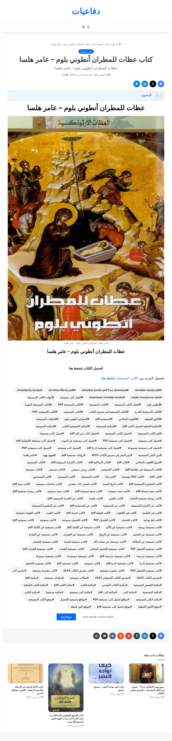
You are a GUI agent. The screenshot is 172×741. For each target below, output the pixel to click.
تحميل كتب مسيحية (149, 440)
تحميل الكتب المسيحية (117, 433)
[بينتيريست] (128, 636)
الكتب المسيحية (120, 378)
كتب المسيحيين (41, 476)
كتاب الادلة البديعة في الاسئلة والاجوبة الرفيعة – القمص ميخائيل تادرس (27, 690)
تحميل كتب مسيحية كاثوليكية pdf (34, 440)
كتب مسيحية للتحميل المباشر (106, 549)
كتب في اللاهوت (125, 512)
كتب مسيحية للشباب (70, 549)
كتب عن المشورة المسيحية (47, 505)
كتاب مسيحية (33, 469)
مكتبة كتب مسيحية (80, 592)
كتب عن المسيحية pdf (82, 505)
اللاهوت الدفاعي (128, 419)
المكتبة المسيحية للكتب (75, 426)
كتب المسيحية (89, 476)
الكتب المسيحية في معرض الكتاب (108, 411)
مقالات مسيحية (78, 577)
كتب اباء (109, 476)
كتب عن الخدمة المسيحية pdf (64, 498)
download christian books (106, 397)
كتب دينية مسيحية (118, 491)
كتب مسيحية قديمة (74, 541)
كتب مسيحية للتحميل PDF (145, 549)
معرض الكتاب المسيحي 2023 (112, 577)
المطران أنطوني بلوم (76, 419)
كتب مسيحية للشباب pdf (37, 549)
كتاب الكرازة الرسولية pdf (66, 462)
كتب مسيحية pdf (22, 520)
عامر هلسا (29, 455)
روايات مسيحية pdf (73, 455)
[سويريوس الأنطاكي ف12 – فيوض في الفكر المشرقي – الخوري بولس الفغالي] (146, 673)
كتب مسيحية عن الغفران (77, 534)
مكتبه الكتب (31, 592)
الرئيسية (114, 44)
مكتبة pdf (31, 577)
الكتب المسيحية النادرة (147, 411)
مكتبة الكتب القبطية (35, 585)
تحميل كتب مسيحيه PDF (36, 447)
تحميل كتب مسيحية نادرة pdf (103, 447)
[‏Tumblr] (136, 636)
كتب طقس (115, 498)
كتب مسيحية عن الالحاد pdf (43, 527)
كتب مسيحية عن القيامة (42, 534)
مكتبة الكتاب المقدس (114, 585)
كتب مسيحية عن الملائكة (146, 541)
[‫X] (152, 84)
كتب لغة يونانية (151, 520)
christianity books (28, 390)
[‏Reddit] (120, 636)
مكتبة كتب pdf (106, 592)
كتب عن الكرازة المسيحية (145, 505)
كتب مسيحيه (91, 563)
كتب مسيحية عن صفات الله (108, 541)
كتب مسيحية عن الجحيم (146, 534)
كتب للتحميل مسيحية (74, 520)
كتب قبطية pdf (100, 512)
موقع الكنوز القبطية (149, 606)
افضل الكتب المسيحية (127, 404)
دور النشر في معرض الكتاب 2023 (111, 455)
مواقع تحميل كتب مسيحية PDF (110, 599)
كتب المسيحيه (65, 476)
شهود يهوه (48, 455)
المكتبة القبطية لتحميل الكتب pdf (141, 426)
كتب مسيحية (103, 44)
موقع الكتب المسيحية (40, 599)
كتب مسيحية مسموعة (79, 556)
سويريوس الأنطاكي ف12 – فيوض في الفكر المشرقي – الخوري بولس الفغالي (147, 690)
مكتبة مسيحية (53, 592)
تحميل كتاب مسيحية (51, 433)
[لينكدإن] (144, 84)
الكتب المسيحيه (72, 411)
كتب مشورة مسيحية (111, 570)
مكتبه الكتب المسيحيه (148, 599)
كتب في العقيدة (151, 512)
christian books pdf (147, 390)
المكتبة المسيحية (105, 426)
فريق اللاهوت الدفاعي (148, 462)
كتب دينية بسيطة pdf (148, 491)
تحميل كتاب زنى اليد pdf (83, 433)
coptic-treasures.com (145, 397)
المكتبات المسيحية (46, 419)
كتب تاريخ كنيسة (112, 484)
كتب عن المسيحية (113, 505)
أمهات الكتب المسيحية (39, 397)
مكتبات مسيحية (53, 577)
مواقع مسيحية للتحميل (72, 599)
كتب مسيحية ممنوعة (47, 556)
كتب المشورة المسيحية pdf (144, 484)
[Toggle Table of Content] (157, 96)
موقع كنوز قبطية (80, 606)
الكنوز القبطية (152, 419)
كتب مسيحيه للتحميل (37, 563)
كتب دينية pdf (20, 484)
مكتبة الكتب (87, 585)
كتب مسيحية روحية (149, 527)
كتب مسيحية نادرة (150, 563)
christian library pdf (61, 390)
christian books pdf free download (104, 390)
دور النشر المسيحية (149, 455)
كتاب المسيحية (35, 462)
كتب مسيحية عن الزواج (112, 534)
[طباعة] (96, 636)
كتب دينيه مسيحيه (57, 491)
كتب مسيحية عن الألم (118, 527)
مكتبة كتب (129, 592)
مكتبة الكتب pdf (63, 585)
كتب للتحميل (128, 520)
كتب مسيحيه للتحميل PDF (145, 570)
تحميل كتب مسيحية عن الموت (78, 440)
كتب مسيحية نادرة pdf (119, 563)
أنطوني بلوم (153, 404)
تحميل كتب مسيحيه (68, 447)
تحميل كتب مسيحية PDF (116, 440)
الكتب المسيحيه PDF (44, 411)
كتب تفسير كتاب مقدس (81, 484)
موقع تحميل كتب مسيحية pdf (113, 606)
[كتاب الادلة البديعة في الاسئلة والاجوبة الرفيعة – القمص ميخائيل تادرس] (25, 673)
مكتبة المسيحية (151, 592)
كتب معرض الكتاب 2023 (77, 570)
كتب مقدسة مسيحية (43, 570)
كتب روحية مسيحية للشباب (144, 498)
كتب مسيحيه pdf (66, 563)
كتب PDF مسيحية (132, 476)
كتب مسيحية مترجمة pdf (114, 556)
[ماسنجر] (136, 84)
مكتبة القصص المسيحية (147, 585)
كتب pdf (155, 476)
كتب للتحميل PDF (104, 520)
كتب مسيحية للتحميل (44, 541)
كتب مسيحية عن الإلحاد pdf (82, 527)
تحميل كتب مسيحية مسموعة (144, 447)
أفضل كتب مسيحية (70, 397)
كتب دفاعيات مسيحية (48, 484)
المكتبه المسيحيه (45, 426)
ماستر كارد (18, 570)
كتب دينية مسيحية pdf (87, 491)
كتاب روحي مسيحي (82, 469)
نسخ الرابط (66, 616)
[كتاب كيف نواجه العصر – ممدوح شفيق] (106, 673)
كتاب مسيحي (56, 469)
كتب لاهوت (52, 512)
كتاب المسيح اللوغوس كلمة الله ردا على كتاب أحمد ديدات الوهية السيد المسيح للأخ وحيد (66, 718)
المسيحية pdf (103, 419)
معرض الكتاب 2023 (148, 577)
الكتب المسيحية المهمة (37, 404)
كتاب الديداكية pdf (99, 462)
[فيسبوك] (161, 84)
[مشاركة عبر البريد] (104, 636)
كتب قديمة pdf (74, 512)
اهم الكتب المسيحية (149, 433)
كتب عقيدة (95, 498)
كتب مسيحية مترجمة (148, 556)
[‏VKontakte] (112, 636)
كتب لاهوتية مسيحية (27, 512)
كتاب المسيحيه (109, 469)
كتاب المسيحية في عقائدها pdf (142, 469)
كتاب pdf (122, 462)
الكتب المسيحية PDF (69, 404)
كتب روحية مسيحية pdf (26, 491)
